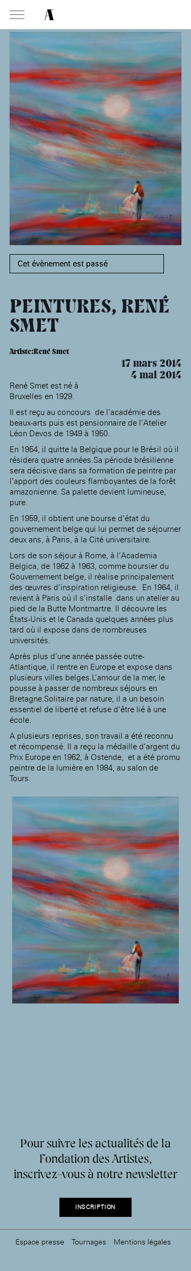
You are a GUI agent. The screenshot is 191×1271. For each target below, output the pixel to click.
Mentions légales (142, 1241)
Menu (17, 15)
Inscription (95, 1207)
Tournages (89, 1241)
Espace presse (39, 1241)
